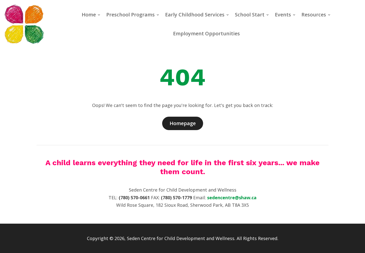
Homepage (183, 123)
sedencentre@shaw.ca (231, 198)
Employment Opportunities (206, 33)
